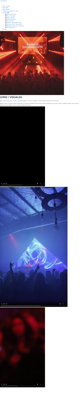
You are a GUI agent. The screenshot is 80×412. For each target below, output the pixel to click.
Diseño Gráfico (6, 9)
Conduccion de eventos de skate (10, 11)
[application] (8, 12)
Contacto (4, 29)
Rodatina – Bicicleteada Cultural (14, 22)
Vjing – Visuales (6, 6)
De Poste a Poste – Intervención (14, 24)
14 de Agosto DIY (11, 27)
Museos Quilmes (10, 17)
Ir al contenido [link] (3, 0)
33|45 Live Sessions (11, 14)
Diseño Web (5, 7)
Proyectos (4, 12)
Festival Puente (10, 21)
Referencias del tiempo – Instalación (15, 25)
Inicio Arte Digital (11, 16)
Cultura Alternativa (11, 19)
